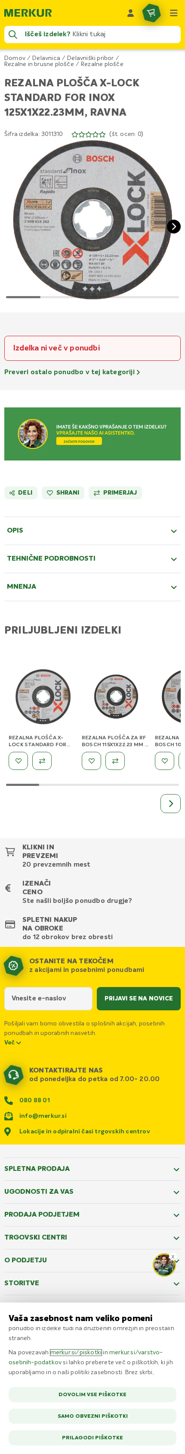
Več (10, 1043)
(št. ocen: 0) (126, 134)
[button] (92, 220)
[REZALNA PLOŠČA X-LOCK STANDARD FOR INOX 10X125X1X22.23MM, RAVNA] (43, 698)
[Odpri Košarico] (151, 13)
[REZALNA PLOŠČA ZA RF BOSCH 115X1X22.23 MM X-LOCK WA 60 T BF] (116, 698)
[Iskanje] (13, 34)
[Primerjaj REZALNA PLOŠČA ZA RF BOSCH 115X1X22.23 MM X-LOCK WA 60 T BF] (115, 761)
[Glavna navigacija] (174, 13)
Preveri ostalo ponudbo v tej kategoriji (70, 372)
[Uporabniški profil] (131, 13)
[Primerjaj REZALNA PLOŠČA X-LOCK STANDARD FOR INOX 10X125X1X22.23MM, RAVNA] (42, 761)
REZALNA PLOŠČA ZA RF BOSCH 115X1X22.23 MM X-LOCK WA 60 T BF (116, 744)
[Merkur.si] (28, 13)
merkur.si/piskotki (76, 1353)
